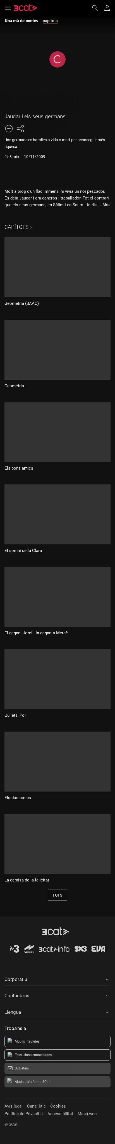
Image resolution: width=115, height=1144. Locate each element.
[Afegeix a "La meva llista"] (8, 128)
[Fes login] (107, 7)
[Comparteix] (20, 128)
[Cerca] (98, 7)
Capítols (16, 227)
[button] (57, 978)
